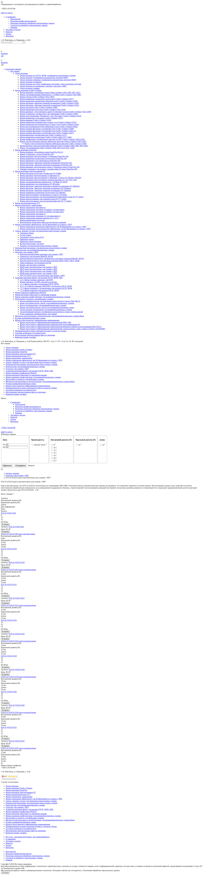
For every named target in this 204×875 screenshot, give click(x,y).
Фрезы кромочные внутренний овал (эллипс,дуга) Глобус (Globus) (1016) (49, 124)
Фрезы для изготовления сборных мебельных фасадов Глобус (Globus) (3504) (56, 144)
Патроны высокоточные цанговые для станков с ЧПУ (41, 254)
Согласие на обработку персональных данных (29, 25)
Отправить (20, 465)
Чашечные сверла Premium (30, 242)
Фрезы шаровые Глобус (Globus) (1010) (35, 120)
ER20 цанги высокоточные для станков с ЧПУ (38, 267)
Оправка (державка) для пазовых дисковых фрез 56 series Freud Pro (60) (48, 169)
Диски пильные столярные (31, 82)
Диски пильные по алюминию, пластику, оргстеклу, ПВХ (43, 86)
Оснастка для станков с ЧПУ (26, 252)
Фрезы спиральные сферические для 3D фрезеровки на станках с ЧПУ (43, 224)
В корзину (5, 524)
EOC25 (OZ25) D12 (9, 585)
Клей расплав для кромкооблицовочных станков (34, 250)
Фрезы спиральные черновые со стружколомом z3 (40, 216)
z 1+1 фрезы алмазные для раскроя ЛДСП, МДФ (39, 284)
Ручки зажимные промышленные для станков (38, 314)
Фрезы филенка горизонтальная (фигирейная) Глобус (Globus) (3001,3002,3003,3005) (54, 146)
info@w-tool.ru (7, 13)
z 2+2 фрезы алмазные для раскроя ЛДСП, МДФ (39, 290)
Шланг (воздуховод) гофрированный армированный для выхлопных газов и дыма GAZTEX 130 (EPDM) (62, 329)
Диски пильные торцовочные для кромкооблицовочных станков (46, 310)
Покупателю (15, 19)
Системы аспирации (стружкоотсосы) (30, 333)
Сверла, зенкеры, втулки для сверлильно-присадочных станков (40, 231)
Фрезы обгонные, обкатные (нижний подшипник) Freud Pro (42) (46, 163)
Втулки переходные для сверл (32, 244)
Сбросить (7, 465)
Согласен (5, 873)
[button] (13, 69)
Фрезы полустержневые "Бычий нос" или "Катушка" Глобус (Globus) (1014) (50, 116)
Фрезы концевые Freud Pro (26, 150)
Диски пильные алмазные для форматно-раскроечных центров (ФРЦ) (48, 80)
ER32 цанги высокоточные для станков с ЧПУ (38, 271)
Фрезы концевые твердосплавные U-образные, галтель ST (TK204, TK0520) (50, 178)
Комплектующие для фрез (25, 337)
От (4, 445)
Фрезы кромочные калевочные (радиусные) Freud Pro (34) (43, 159)
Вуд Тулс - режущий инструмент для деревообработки (27, 837)
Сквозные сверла (27, 233)
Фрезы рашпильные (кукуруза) (32, 220)
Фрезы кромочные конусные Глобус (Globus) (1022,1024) (43, 110)
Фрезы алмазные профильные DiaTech (30, 293)
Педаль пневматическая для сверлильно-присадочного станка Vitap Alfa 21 (50, 301)
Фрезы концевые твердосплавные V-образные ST (40, 176)
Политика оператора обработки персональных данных (32, 23)
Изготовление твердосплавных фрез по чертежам (35, 335)
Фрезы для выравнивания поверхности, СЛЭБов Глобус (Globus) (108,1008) (50, 95)
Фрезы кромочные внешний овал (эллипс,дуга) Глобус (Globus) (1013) (48, 122)
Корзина (4, 62)
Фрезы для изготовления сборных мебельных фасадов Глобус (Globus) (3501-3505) (53, 141)
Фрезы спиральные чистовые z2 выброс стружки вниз (42, 212)
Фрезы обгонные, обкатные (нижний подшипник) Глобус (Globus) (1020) (49, 103)
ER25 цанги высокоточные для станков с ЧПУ (38, 269)
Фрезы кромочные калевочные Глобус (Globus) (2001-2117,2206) (46, 137)
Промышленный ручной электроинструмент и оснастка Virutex (40, 331)
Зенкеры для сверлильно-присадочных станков (39, 246)
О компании (11, 17)
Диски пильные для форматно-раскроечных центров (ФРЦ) (44, 78)
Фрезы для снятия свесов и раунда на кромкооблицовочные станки (47, 307)
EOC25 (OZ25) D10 (9, 549)
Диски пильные (21, 73)
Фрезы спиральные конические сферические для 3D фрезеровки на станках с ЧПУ (53, 227)
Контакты (10, 36)
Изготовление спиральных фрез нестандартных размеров (43, 222)
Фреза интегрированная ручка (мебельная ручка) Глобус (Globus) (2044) (49, 127)
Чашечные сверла (27, 239)
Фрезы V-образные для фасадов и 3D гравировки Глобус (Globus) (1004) (49, 114)
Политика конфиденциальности (23, 21)
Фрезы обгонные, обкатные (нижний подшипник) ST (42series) (45, 190)
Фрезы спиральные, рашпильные (28, 205)
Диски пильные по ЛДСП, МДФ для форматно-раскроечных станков (48, 75)
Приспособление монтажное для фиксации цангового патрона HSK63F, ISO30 (52, 259)
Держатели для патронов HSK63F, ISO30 (36, 256)
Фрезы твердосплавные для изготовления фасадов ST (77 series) (45, 201)
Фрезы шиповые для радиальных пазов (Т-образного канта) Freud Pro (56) (49, 167)
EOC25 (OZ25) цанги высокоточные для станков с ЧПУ (42, 276)
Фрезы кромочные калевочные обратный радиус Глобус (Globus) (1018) (49, 101)
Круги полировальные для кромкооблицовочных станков (43, 305)
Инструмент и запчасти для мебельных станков (34, 299)
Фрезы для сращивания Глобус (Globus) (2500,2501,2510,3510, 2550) (47, 148)
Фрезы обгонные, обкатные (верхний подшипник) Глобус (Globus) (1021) (49, 105)
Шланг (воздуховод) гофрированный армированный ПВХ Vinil (45, 322)
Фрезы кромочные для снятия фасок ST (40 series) (40, 184)
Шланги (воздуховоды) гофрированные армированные (37, 320)
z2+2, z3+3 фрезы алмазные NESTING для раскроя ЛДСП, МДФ (46, 286)
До (4, 447)
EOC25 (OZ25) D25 (9, 727)
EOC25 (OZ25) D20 (9, 692)
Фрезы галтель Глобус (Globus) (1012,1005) (37, 97)
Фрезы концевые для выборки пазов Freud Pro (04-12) (41, 152)
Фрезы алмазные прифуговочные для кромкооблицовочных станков (42, 297)
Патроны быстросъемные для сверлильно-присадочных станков (41, 248)
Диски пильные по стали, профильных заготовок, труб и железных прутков (50, 84)
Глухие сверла (25, 235)
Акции (8, 34)
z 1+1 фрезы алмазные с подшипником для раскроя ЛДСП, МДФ (46, 288)
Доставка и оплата (13, 30)
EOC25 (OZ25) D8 (8, 513)
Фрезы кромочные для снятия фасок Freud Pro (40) (40, 161)
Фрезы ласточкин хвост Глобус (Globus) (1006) (38, 107)
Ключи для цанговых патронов (32, 265)
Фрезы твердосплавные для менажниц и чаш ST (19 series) (43, 195)
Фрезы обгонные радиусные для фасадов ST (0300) (40, 173)
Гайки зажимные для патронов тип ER (35, 263)
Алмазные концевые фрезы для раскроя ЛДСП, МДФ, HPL (39, 278)
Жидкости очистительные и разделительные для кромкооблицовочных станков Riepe (49, 316)
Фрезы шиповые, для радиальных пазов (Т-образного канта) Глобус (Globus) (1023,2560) (55, 112)
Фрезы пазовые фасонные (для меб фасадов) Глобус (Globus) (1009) (47, 129)
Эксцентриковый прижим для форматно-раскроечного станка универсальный (51, 312)
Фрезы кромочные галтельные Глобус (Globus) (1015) (41, 118)
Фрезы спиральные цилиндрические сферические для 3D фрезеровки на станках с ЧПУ (55, 229)
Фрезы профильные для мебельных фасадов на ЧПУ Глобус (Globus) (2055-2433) (52, 139)
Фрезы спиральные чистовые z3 (33, 214)
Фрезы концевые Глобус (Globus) (28, 90)
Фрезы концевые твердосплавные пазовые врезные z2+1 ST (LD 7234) (48, 180)
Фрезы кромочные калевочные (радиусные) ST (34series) (43, 193)
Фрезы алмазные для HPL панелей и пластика (38, 282)
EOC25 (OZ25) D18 (9, 656)
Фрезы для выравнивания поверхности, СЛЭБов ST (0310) (43, 182)
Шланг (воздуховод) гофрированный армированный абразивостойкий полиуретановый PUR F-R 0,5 (60, 327)
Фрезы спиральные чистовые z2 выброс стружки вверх (42, 210)
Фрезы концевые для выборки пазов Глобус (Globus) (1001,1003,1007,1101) (50, 93)
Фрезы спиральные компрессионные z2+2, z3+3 (39, 218)
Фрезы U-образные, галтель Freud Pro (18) (37, 154)
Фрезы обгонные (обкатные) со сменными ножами (35, 295)
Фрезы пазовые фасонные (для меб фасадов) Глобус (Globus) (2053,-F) (48, 131)
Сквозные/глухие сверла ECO (32, 237)
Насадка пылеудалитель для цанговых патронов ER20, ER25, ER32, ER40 (49, 261)
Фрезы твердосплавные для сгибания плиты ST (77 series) (43, 199)
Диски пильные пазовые (30, 88)
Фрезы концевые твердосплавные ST (30, 171)
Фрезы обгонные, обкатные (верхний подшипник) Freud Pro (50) (46, 165)
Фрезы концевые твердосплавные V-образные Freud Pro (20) (44, 156)
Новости (9, 32)
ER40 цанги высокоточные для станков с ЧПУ (38, 273)
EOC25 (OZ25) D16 (9, 620)
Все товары (15, 71)
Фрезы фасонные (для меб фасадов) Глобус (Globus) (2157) (43, 135)
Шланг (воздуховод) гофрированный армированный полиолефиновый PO (50, 325)
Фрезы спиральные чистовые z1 (33, 207)
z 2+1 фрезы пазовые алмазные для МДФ (36, 280)
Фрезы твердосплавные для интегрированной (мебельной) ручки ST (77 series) (51, 197)
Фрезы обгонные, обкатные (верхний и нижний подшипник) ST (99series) (50, 186)
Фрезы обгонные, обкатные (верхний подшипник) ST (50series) (45, 188)
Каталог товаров (12, 473)
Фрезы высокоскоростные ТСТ (27, 203)
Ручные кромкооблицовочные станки (30, 318)
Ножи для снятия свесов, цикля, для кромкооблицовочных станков (47, 303)
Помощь (13, 27)
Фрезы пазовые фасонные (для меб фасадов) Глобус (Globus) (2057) (47, 133)
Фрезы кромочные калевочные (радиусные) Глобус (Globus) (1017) (47, 99)
